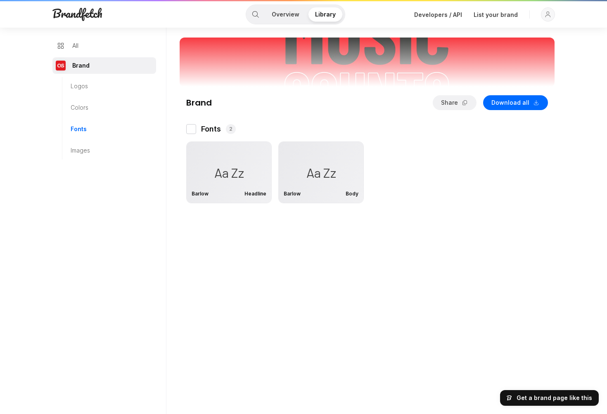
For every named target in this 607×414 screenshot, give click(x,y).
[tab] (256, 14)
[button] (548, 14)
